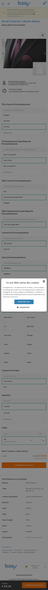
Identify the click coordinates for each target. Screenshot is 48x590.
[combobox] (44, 281)
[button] (24, 307)
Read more (14, 297)
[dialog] (24, 295)
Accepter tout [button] (24, 302)
